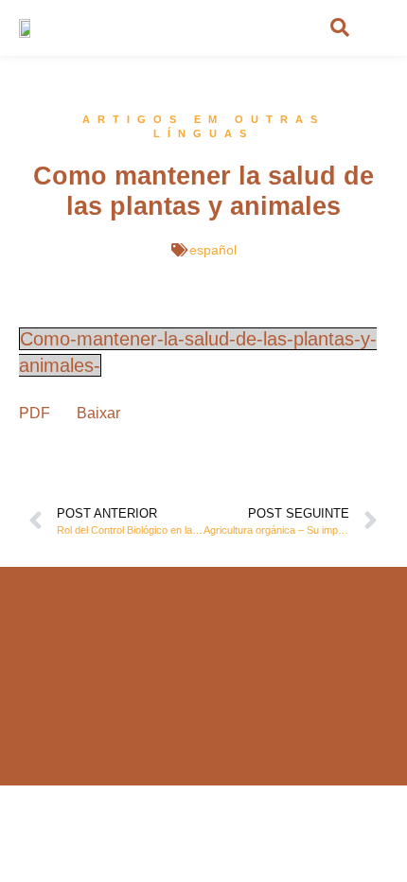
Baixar (98, 413)
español (213, 249)
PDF (34, 413)
